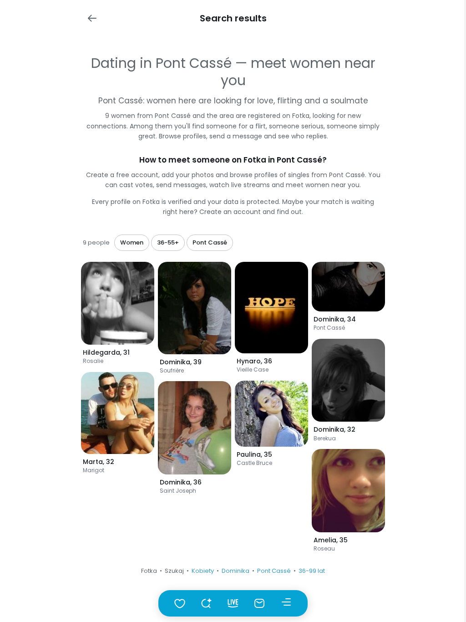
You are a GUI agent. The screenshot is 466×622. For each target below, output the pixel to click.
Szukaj (174, 570)
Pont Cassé (274, 570)
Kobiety (203, 570)
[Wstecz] (92, 18)
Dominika (235, 570)
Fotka (149, 570)
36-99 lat (312, 570)
